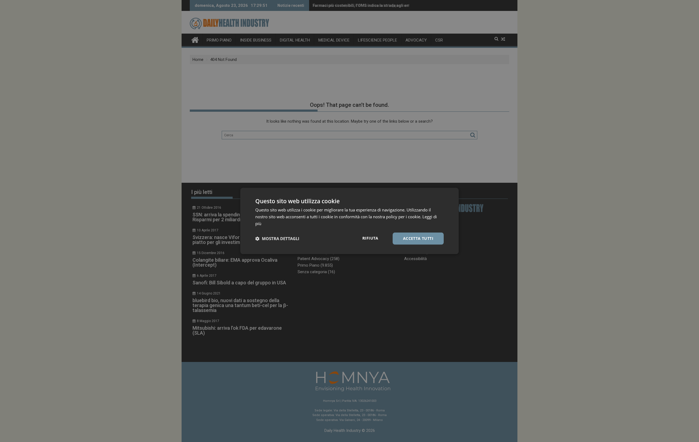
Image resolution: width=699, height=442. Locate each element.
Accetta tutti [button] (418, 238)
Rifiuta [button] (370, 238)
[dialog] (349, 221)
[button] (277, 238)
